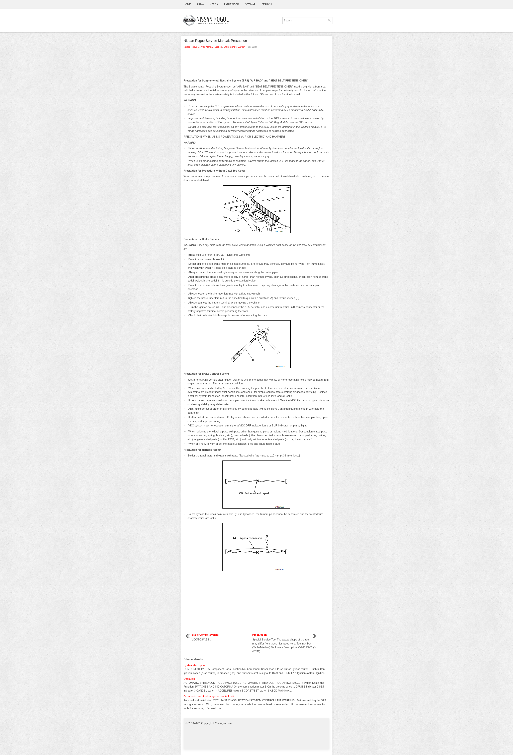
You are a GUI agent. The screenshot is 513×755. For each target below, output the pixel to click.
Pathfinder (231, 4)
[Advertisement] (256, 65)
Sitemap (250, 4)
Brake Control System (234, 47)
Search (267, 4)
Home (187, 4)
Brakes (218, 47)
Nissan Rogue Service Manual (198, 47)
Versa (214, 4)
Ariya (200, 4)
